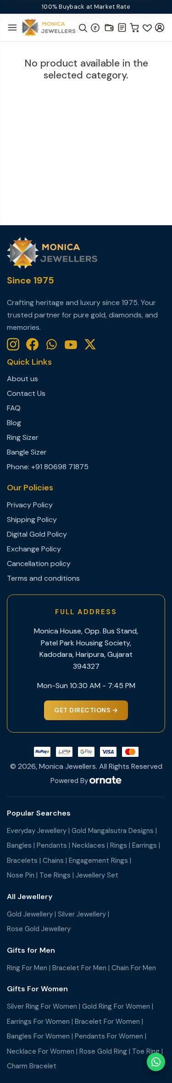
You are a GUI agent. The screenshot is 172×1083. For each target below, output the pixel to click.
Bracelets (22, 860)
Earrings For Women (38, 1021)
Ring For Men (27, 967)
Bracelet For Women (107, 1021)
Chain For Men (133, 967)
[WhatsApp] (51, 344)
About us (22, 378)
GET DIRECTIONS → (86, 710)
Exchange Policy (34, 549)
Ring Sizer (23, 437)
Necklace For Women (40, 1051)
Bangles (19, 845)
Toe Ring (146, 1051)
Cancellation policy (39, 563)
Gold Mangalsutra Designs (113, 830)
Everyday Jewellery (37, 830)
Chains (53, 860)
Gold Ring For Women (116, 1006)
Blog (14, 423)
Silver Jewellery (82, 914)
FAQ (14, 408)
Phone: (19, 467)
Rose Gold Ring (103, 1051)
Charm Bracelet (31, 1066)
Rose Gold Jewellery (39, 928)
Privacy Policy (30, 505)
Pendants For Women (109, 1036)
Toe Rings (55, 875)
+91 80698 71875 (60, 467)
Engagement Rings (98, 860)
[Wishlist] (147, 27)
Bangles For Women (38, 1036)
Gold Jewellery (30, 914)
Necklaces (88, 845)
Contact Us (26, 393)
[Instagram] (13, 344)
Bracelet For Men (79, 967)
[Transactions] (122, 27)
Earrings (144, 845)
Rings (118, 845)
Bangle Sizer (27, 452)
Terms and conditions (43, 578)
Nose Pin (20, 875)
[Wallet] (109, 27)
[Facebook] (32, 344)
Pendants (52, 845)
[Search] (83, 27)
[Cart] (134, 27)
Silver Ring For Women (42, 1006)
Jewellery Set (97, 875)
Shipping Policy (32, 519)
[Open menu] (12, 27)
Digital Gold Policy (37, 534)
